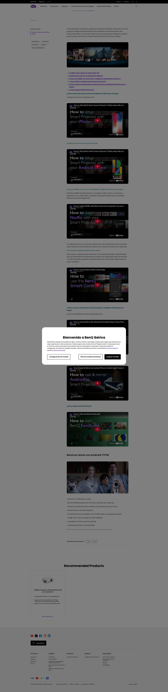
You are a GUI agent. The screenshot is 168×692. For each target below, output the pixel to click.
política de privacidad (58, 350)
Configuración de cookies (58, 357)
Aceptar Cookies (112, 357)
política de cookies (111, 348)
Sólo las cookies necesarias (90, 357)
